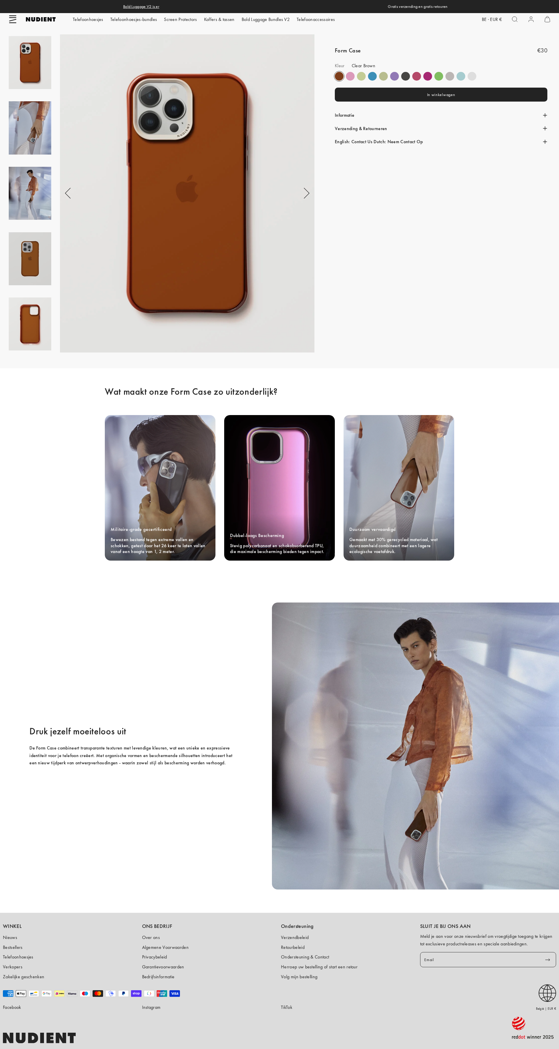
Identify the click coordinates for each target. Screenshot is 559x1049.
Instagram (151, 1007)
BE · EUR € (492, 19)
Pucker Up (449, 76)
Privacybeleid (154, 957)
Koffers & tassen (219, 19)
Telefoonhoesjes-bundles (133, 19)
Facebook (12, 1007)
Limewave (438, 76)
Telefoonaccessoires (316, 19)
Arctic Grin (372, 76)
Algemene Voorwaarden (165, 947)
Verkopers (12, 967)
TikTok (286, 1007)
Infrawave (416, 76)
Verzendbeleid (295, 937)
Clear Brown (339, 76)
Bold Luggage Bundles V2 (266, 19)
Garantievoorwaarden (163, 967)
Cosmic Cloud (383, 76)
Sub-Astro (394, 76)
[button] (13, 19)
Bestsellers (13, 947)
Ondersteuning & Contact (305, 957)
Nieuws (10, 937)
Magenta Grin (427, 76)
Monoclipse (405, 76)
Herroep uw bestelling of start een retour (319, 967)
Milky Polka (472, 76)
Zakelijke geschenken (23, 977)
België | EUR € (546, 1009)
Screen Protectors (180, 19)
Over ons (151, 937)
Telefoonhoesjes (88, 19)
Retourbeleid (293, 947)
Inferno (361, 76)
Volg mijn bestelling (299, 977)
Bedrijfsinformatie (158, 977)
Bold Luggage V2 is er (141, 6)
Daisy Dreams (350, 76)
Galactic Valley (461, 76)
